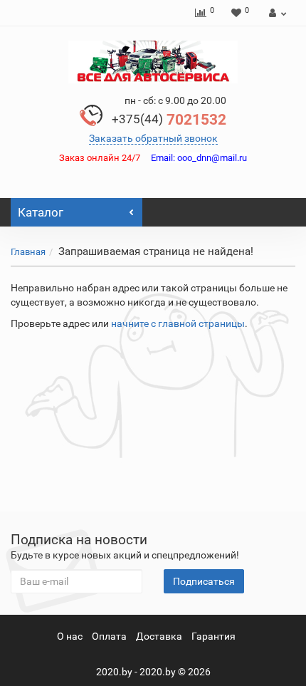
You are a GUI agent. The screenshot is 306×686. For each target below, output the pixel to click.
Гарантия (213, 636)
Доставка (159, 636)
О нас (70, 636)
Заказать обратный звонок (153, 138)
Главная (28, 251)
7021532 (169, 119)
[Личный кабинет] (275, 13)
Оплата (109, 636)
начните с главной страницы (178, 323)
